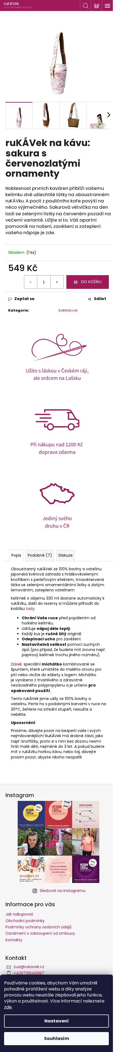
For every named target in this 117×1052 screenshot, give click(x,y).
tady (30, 608)
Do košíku (91, 281)
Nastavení (56, 1021)
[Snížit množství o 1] (30, 282)
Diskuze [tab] (66, 555)
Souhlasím (56, 1038)
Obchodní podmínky (25, 920)
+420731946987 (29, 973)
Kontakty (13, 940)
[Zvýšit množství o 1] (56, 282)
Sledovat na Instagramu (62, 890)
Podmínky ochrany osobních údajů (38, 927)
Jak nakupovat (19, 914)
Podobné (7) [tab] (40, 555)
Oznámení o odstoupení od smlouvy (40, 933)
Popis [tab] (16, 555)
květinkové (68, 310)
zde (8, 1007)
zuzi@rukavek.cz (29, 966)
